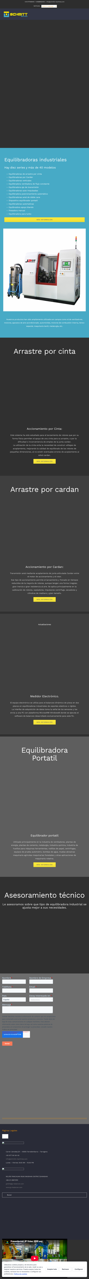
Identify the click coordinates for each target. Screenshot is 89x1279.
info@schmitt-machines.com (55, 2)
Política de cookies (20, 1274)
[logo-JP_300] (13, 1169)
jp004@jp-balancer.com (15, 1184)
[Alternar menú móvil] (85, 15)
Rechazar (65, 1269)
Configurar (79, 1269)
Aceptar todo (52, 1269)
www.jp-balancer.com (14, 1187)
